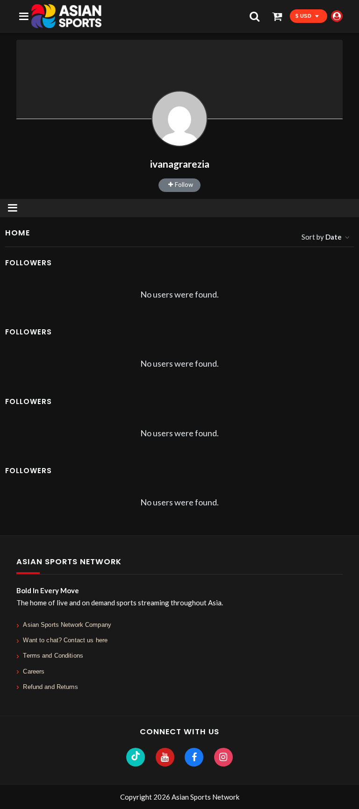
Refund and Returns (50, 686)
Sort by (322, 237)
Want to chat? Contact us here (65, 640)
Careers (33, 671)
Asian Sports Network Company (67, 624)
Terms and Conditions (53, 655)
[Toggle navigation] (12, 208)
